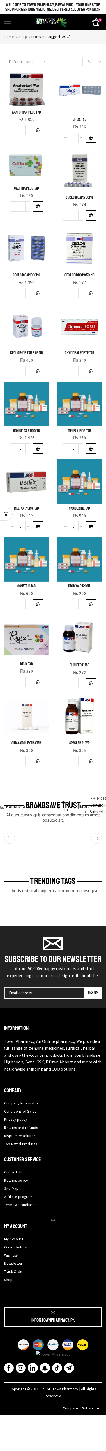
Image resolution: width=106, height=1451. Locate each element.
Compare (70, 1408)
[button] (7, 22)
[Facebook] (9, 1368)
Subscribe (90, 1408)
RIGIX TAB (26, 664)
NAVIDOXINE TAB (79, 508)
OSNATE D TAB (26, 586)
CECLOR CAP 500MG (26, 275)
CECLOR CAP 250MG (79, 197)
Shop (22, 36)
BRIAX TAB (79, 119)
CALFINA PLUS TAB (26, 188)
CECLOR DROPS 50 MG (79, 275)
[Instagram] (21, 1368)
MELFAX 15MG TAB (79, 430)
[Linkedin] (33, 1368)
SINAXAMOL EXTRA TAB (26, 743)
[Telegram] (69, 1368)
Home (9, 36)
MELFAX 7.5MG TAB (26, 508)
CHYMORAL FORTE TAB (79, 352)
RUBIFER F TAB (79, 665)
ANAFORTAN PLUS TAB (26, 112)
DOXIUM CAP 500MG (26, 430)
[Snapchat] (45, 1368)
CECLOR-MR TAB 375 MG (26, 352)
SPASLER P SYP (79, 743)
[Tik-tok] (57, 1368)
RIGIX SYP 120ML (79, 586)
